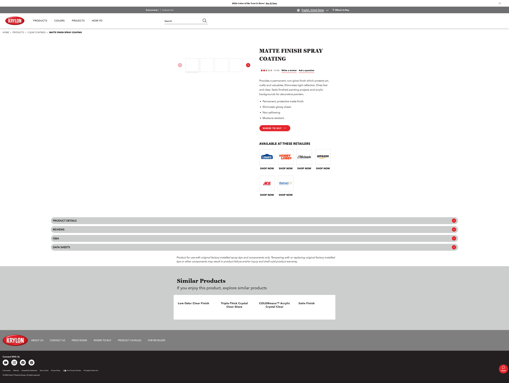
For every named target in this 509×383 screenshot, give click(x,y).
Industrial (168, 10)
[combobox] (182, 20)
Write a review (289, 70)
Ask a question (306, 70)
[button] (248, 65)
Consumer (152, 10)
